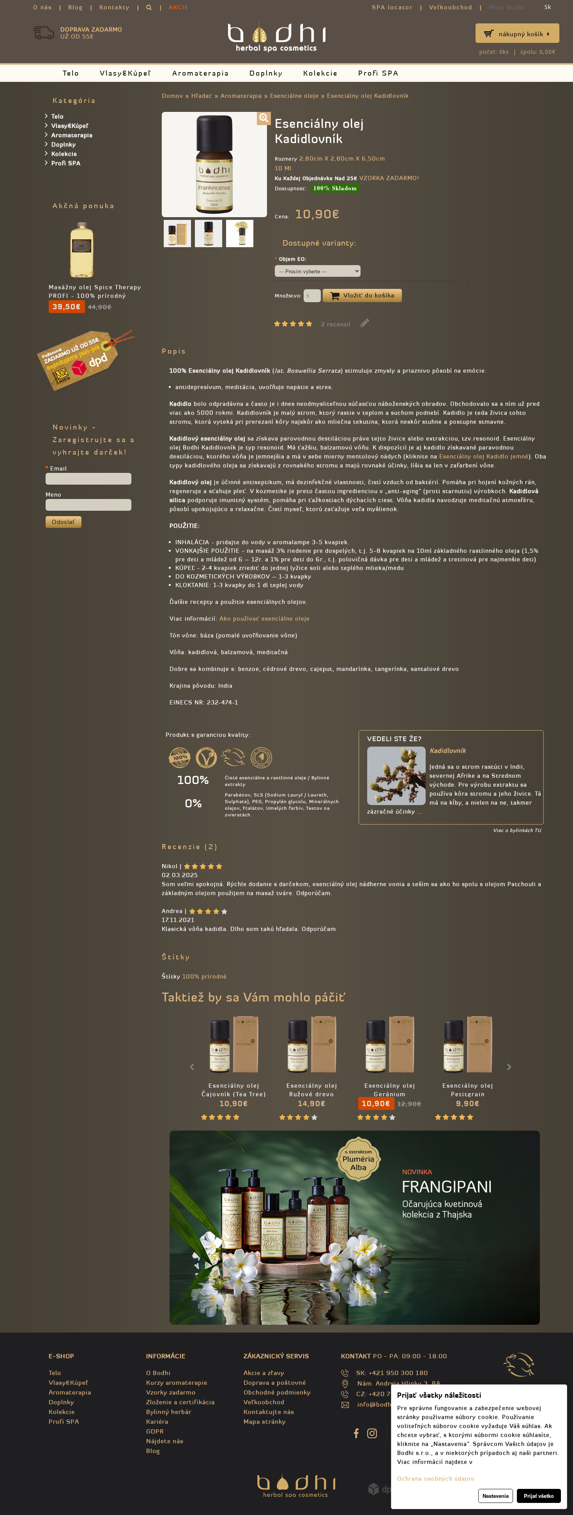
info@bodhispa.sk (385, 1404)
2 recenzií (336, 324)
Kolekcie (320, 73)
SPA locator (392, 7)
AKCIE (179, 7)
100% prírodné (204, 976)
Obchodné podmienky (277, 1392)
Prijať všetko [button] (539, 1495)
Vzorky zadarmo (171, 1392)
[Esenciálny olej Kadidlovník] (264, 118)
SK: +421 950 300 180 (392, 1373)
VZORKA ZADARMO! (389, 178)
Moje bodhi (507, 7)
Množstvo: (289, 295)
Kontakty (114, 7)
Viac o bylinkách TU (517, 830)
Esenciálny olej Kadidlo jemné (484, 456)
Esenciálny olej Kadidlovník (368, 95)
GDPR (155, 1431)
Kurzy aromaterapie (176, 1382)
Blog (75, 7)
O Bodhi (158, 1373)
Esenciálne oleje (294, 95)
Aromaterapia (200, 73)
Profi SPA (378, 73)
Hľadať (201, 95)
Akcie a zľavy (264, 1373)
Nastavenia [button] (496, 1495)
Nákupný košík (521, 34)
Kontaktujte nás (269, 1412)
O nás (42, 7)
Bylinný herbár (168, 1412)
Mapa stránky (265, 1421)
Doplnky (266, 73)
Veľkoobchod (450, 7)
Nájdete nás (165, 1441)
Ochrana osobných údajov (435, 1478)
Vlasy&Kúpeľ (126, 73)
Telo (71, 73)
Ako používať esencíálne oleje (264, 618)
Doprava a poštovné (275, 1382)
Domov (172, 95)
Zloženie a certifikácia (180, 1402)
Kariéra (157, 1421)
